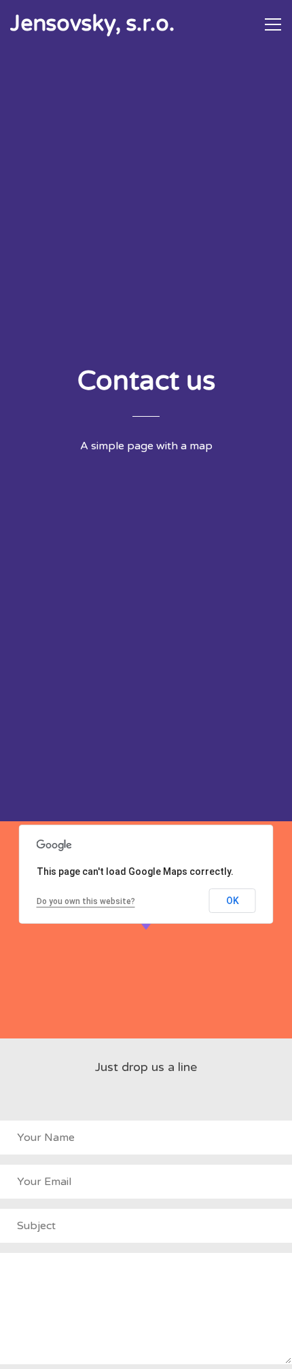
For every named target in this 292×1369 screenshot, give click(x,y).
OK (232, 900)
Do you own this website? (86, 901)
